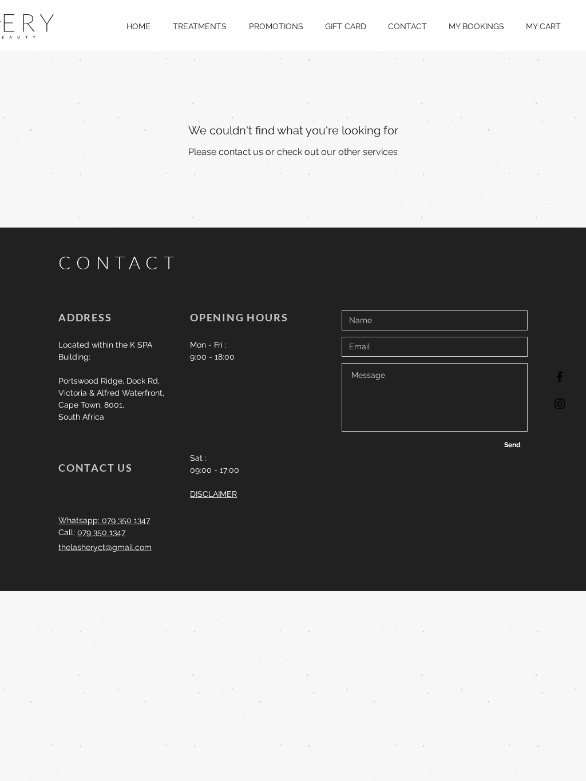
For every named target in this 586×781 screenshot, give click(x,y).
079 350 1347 (101, 532)
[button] (199, 26)
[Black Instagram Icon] (560, 404)
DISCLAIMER (213, 494)
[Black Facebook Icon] (560, 377)
